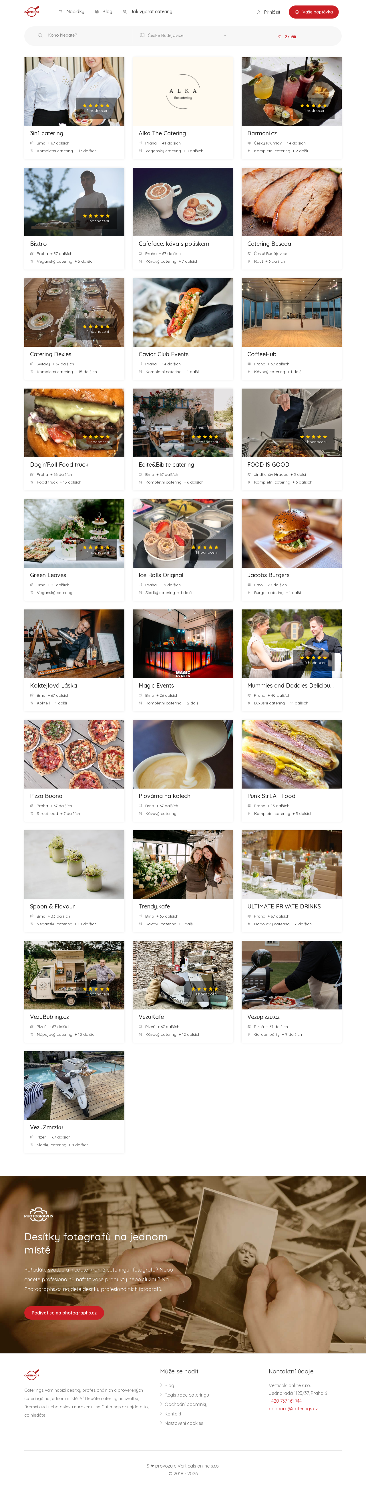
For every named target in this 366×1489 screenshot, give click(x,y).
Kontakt (173, 1414)
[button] (184, 36)
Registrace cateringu (187, 1395)
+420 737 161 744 (285, 1401)
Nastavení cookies (184, 1423)
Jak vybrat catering (150, 11)
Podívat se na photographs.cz (64, 1313)
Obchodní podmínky (186, 1404)
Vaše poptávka (317, 12)
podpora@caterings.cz (293, 1408)
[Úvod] (31, 11)
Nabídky (74, 11)
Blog (106, 11)
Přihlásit (272, 12)
